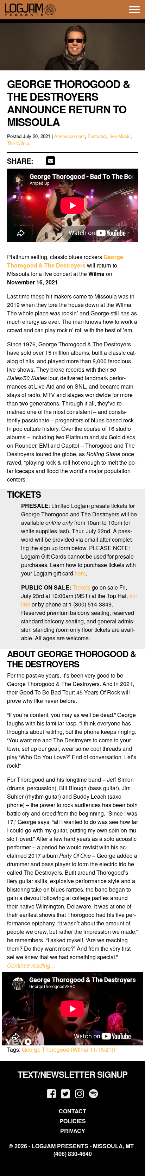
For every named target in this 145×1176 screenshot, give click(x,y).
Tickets (81, 587)
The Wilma (18, 143)
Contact (72, 1111)
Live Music (119, 136)
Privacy (72, 1131)
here (80, 573)
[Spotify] (93, 1093)
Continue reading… (31, 965)
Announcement (69, 136)
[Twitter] (65, 1093)
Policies (72, 1121)
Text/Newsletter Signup (72, 1074)
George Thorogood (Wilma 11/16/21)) (68, 1049)
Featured (97, 136)
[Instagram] (79, 1093)
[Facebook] (51, 1093)
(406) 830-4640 (72, 1154)
